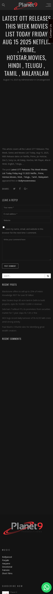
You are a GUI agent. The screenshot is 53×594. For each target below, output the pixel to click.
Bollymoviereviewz (26, 180)
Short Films (7, 573)
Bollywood (7, 557)
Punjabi (5, 560)
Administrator (27, 79)
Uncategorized (43, 79)
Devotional (7, 566)
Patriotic (6, 570)
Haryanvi (6, 563)
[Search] (48, 275)
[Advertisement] (26, 114)
